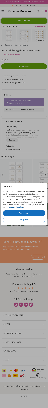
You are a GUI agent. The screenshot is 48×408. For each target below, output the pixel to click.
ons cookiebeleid (16, 207)
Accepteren (24, 213)
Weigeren (24, 220)
